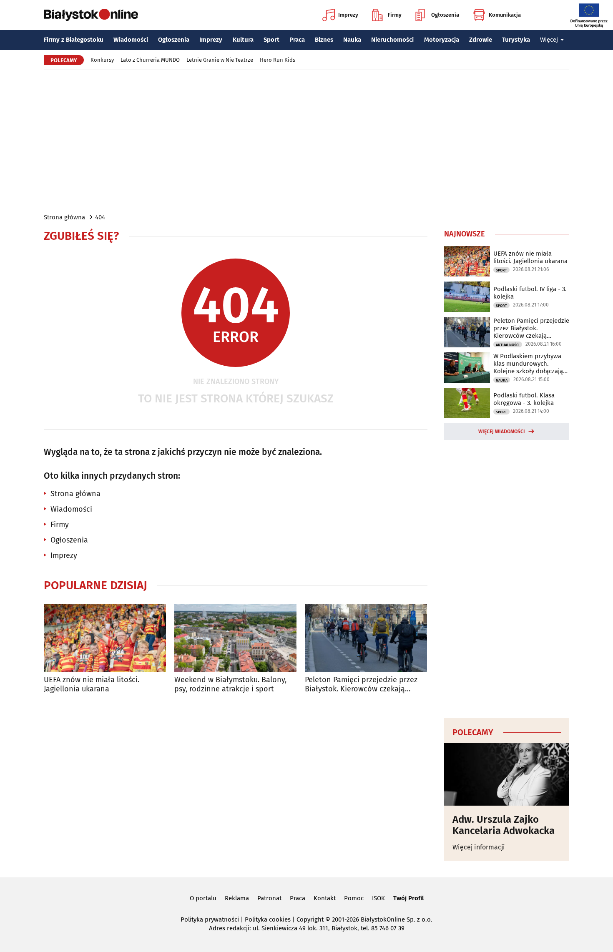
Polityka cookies (268, 919)
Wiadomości (130, 39)
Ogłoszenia (445, 15)
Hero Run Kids (277, 60)
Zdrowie (480, 39)
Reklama (237, 898)
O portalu (203, 898)
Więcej (549, 39)
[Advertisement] (306, 140)
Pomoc (354, 898)
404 (100, 217)
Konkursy (102, 60)
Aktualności (508, 345)
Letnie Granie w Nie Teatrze (219, 60)
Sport (271, 39)
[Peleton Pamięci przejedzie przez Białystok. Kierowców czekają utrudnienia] (366, 638)
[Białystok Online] (91, 15)
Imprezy (348, 15)
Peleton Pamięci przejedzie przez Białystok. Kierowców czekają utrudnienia (361, 684)
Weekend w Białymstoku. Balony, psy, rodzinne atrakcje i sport (230, 684)
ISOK (378, 898)
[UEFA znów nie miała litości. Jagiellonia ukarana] (105, 638)
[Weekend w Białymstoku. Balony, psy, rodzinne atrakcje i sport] (235, 638)
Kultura (243, 39)
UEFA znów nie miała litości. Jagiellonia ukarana (91, 684)
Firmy (395, 15)
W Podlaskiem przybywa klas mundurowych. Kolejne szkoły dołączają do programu (528, 363)
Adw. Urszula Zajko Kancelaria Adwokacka (503, 825)
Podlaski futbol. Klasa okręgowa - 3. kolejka (524, 399)
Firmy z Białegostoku (73, 39)
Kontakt (325, 898)
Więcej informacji (478, 847)
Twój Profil (408, 898)
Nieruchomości (392, 39)
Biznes (324, 39)
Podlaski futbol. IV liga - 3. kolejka (530, 292)
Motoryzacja (441, 39)
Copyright (310, 919)
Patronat (269, 898)
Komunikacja (505, 15)
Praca (297, 39)
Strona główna (64, 217)
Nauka (352, 39)
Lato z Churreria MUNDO (150, 60)
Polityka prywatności (210, 919)
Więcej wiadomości (501, 432)
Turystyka (516, 39)
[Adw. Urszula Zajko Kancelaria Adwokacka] (506, 774)
